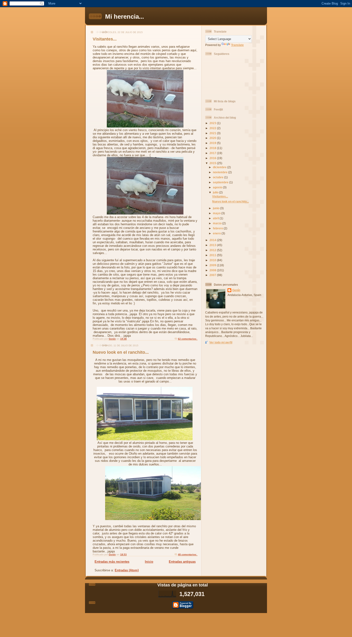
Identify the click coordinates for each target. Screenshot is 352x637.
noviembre (220, 172)
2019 (213, 143)
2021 (213, 133)
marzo (217, 223)
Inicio (149, 561)
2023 (213, 123)
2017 (213, 153)
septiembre (221, 182)
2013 (213, 245)
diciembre (220, 167)
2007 (213, 275)
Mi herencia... (124, 16)
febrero (218, 228)
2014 (213, 240)
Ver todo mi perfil (220, 342)
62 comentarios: (188, 338)
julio (216, 192)
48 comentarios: (188, 554)
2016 (213, 158)
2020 (213, 137)
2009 (213, 265)
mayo (217, 213)
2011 (213, 255)
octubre (218, 177)
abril (216, 218)
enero (217, 233)
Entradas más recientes (112, 561)
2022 (213, 128)
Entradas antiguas (182, 561)
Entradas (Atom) (127, 570)
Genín (236, 290)
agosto (218, 187)
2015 (213, 163)
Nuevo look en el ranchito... (121, 352)
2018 (213, 148)
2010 (213, 260)
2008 (213, 270)
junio (216, 208)
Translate (237, 44)
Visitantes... (105, 39)
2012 (213, 250)
